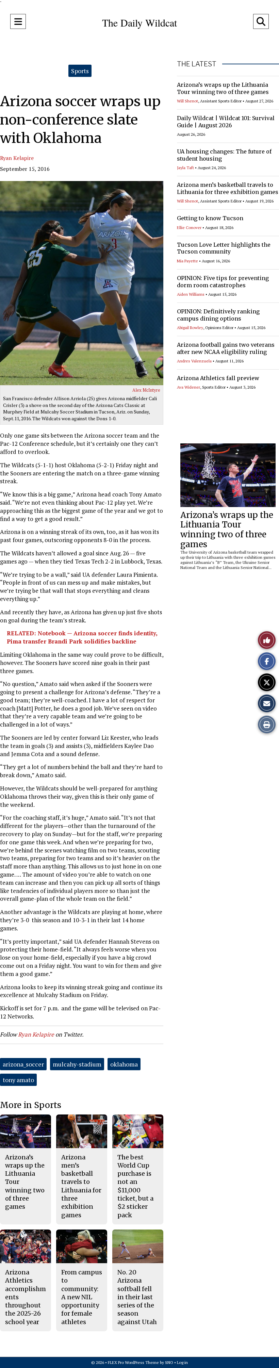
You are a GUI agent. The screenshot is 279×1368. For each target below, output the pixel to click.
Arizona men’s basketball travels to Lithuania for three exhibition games (227, 188)
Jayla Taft (185, 167)
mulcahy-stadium (77, 1064)
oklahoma (124, 1064)
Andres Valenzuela (194, 360)
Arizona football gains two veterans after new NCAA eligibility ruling (226, 348)
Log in (182, 1362)
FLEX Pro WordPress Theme (133, 1362)
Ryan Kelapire (17, 158)
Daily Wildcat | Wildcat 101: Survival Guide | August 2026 (226, 122)
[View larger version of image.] (81, 283)
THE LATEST (196, 64)
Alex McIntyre (146, 390)
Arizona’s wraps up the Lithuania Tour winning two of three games (223, 88)
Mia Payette (187, 260)
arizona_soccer (23, 1064)
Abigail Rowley (190, 327)
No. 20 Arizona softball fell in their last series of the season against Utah (137, 1297)
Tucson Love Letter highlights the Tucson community (223, 248)
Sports (80, 71)
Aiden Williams (190, 294)
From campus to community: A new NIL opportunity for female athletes (81, 1297)
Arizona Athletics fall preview (218, 378)
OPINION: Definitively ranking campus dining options (218, 315)
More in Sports (30, 1105)
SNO (169, 1362)
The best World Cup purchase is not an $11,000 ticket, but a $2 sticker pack (135, 1186)
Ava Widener (188, 387)
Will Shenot (187, 100)
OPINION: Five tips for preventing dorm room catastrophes (223, 282)
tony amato (18, 1080)
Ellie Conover (189, 227)
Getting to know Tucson (210, 218)
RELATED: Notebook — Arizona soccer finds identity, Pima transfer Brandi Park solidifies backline (82, 637)
